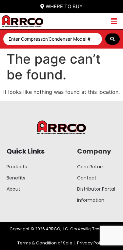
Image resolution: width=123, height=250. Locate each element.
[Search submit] (112, 39)
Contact (86, 178)
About (13, 189)
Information (90, 200)
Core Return (91, 166)
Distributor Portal (96, 189)
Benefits (16, 178)
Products (17, 166)
